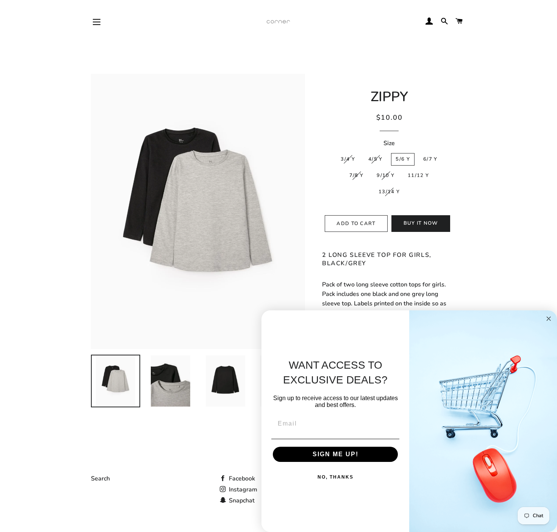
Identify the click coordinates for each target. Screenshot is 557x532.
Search (100, 478)
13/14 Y (389, 191)
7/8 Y (356, 175)
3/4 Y (348, 159)
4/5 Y (375, 159)
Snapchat (241, 500)
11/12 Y (418, 175)
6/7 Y (430, 159)
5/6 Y (403, 159)
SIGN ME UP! (335, 454)
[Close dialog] (548, 318)
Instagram (242, 489)
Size (389, 143)
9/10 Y (385, 175)
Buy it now (421, 223)
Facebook (241, 478)
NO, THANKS (336, 477)
